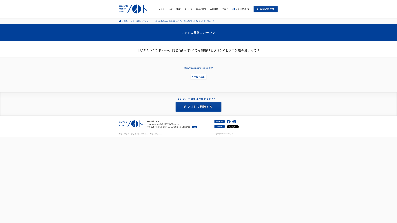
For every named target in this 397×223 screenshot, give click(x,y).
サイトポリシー (156, 134)
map (194, 127)
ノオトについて (165, 9)
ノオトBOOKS (242, 9)
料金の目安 (201, 9)
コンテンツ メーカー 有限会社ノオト (133, 9)
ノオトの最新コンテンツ (138, 21)
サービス (188, 9)
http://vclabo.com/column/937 (198, 68)
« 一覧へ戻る (198, 76)
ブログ (225, 9)
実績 (178, 9)
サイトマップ (124, 134)
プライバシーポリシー (139, 134)
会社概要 (214, 9)
